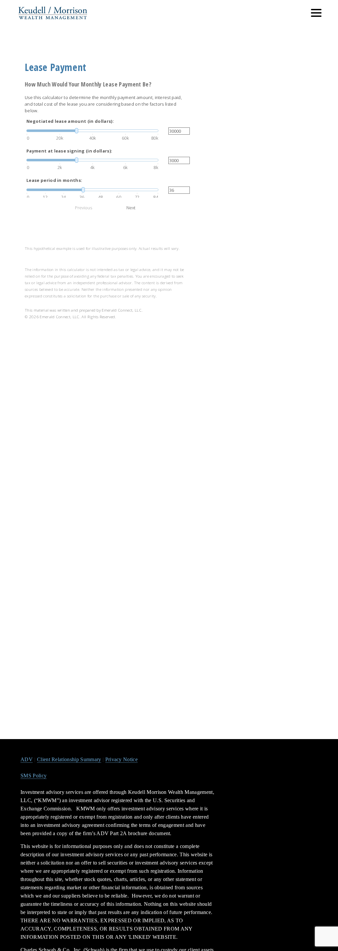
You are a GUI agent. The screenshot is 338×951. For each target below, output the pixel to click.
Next (130, 208)
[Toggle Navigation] (316, 13)
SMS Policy (33, 775)
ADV (26, 759)
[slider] (92, 130)
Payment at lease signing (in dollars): (69, 151)
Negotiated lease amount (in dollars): (70, 121)
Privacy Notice (121, 759)
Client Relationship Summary (69, 759)
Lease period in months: (54, 180)
